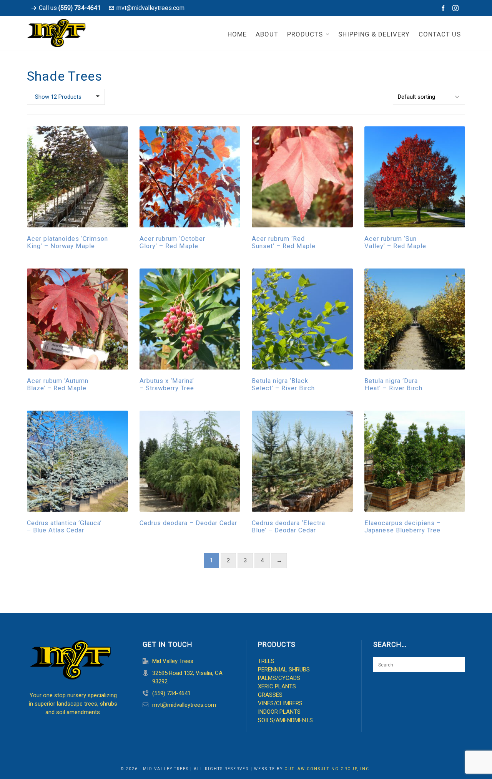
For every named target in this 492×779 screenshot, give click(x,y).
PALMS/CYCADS (279, 678)
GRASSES (270, 694)
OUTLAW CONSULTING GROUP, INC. (327, 769)
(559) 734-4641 (171, 693)
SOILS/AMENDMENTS (285, 720)
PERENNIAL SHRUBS (284, 669)
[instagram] (456, 8)
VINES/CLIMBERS (280, 703)
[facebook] (444, 8)
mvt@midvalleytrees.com (150, 8)
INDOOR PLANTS (279, 711)
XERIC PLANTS (277, 686)
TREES (266, 661)
